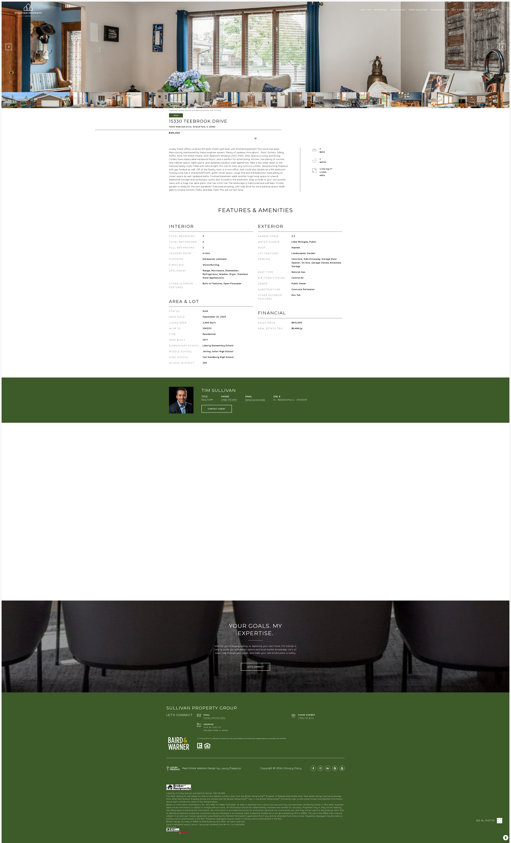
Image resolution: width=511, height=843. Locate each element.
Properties (380, 10)
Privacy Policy (293, 768)
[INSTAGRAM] (320, 768)
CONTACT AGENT (216, 409)
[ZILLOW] (342, 768)
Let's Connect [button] (255, 667)
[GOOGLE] (334, 768)
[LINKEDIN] (327, 768)
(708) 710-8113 (229, 400)
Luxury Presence (231, 768)
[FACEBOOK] (313, 768)
